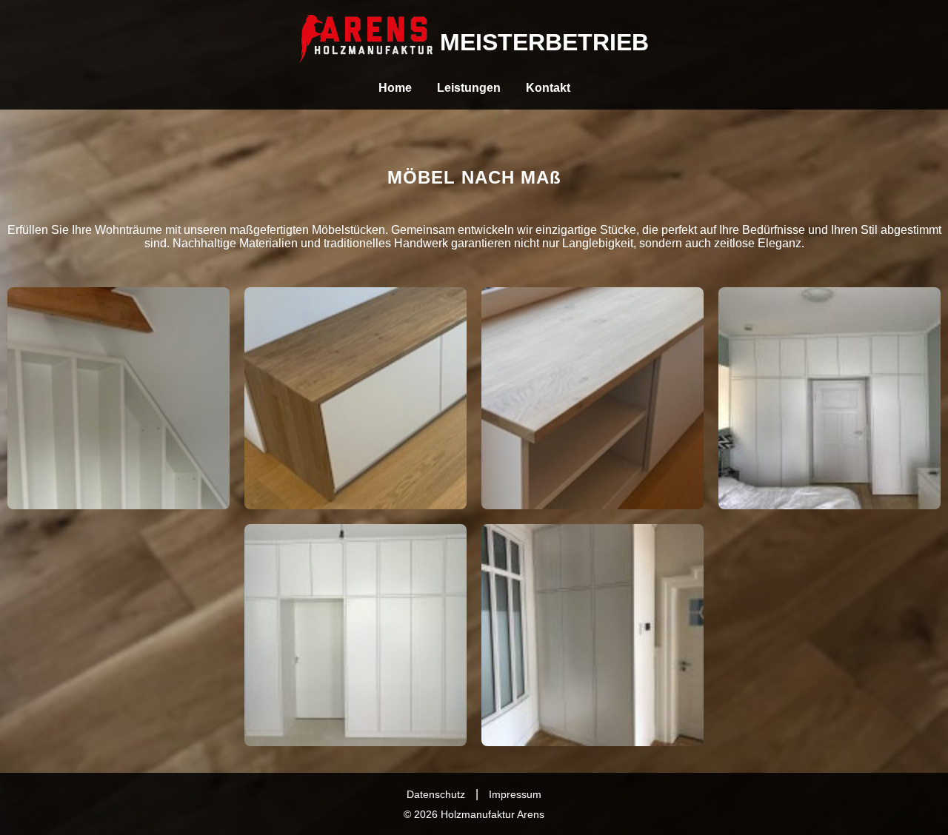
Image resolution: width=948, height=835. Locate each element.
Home (395, 87)
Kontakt (548, 87)
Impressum (515, 794)
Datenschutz (436, 794)
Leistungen (469, 87)
